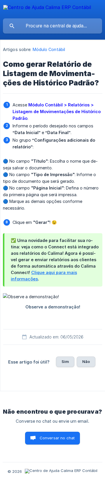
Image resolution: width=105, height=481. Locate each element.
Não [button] (86, 361)
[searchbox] (52, 26)
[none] (47, 8)
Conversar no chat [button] (57, 438)
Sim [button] (65, 361)
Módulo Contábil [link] (49, 49)
